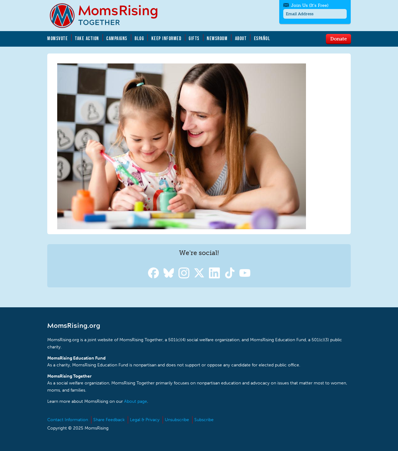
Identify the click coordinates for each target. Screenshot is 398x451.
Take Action (87, 38)
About (241, 38)
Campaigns (116, 38)
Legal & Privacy (145, 419)
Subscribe (204, 419)
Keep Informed (166, 38)
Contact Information (67, 419)
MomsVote (57, 38)
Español (262, 38)
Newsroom (217, 38)
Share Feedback (109, 419)
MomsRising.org (108, 15)
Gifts (194, 38)
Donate (338, 38)
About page (135, 401)
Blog (139, 38)
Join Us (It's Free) (309, 5)
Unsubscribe (177, 419)
